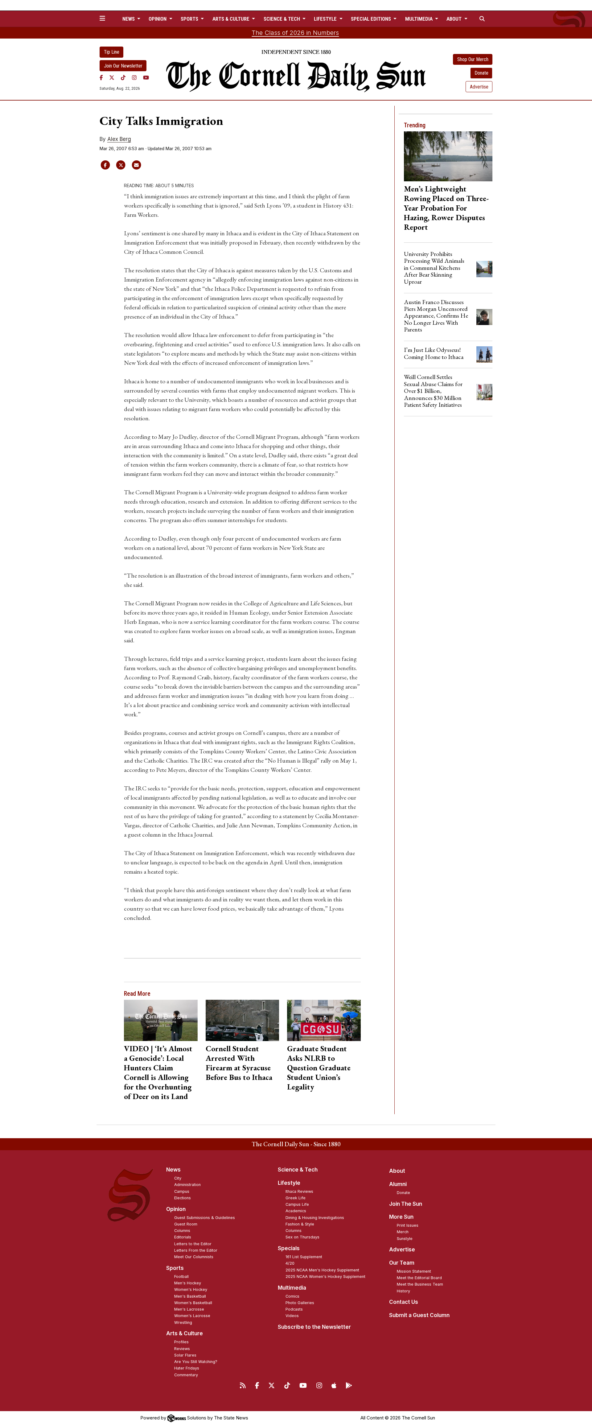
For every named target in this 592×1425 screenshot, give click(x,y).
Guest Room (185, 1224)
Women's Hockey (190, 1289)
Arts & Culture (184, 1333)
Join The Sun (405, 1204)
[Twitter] (111, 77)
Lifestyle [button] (326, 19)
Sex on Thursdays (302, 1237)
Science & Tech (298, 1170)
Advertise (479, 87)
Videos (292, 1315)
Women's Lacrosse (192, 1315)
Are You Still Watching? (195, 1361)
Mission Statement (414, 1271)
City (177, 1178)
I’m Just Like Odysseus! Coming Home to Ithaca (433, 353)
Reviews (182, 1348)
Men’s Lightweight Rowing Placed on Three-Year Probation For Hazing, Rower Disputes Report (446, 208)
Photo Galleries (300, 1302)
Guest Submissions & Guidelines (204, 1217)
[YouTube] (146, 77)
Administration (187, 1184)
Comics (292, 1296)
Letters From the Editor (195, 1250)
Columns (182, 1230)
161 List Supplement (304, 1256)
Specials (289, 1248)
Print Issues (407, 1225)
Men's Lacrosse (189, 1309)
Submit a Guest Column (419, 1315)
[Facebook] (101, 77)
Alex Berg (119, 139)
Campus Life (297, 1204)
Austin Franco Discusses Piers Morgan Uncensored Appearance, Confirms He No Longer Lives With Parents (436, 316)
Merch (403, 1231)
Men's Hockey (187, 1283)
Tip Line (111, 52)
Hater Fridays (186, 1368)
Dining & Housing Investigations (315, 1217)
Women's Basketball (193, 1302)
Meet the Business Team (420, 1284)
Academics (296, 1211)
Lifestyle (289, 1183)
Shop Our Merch (472, 59)
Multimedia (292, 1288)
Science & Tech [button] (282, 19)
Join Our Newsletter (123, 66)
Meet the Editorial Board (419, 1277)
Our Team (401, 1263)
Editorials (182, 1237)
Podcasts (294, 1309)
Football (181, 1276)
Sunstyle (405, 1238)
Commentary (186, 1375)
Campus (181, 1191)
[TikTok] (123, 77)
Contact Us (403, 1302)
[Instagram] (134, 77)
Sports (175, 1268)
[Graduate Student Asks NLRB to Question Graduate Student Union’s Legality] (324, 1020)
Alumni (398, 1184)
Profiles (181, 1342)
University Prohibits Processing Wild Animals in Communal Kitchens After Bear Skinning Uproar (434, 268)
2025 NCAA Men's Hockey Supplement (322, 1270)
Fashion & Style (300, 1224)
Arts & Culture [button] (231, 19)
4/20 (290, 1263)
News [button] (129, 19)
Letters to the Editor (193, 1244)
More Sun (401, 1217)
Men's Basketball (190, 1296)
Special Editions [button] (371, 19)
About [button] (454, 19)
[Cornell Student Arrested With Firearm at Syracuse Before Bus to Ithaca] (242, 1020)
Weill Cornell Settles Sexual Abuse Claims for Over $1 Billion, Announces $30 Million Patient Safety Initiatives (433, 391)
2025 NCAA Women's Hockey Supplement (325, 1276)
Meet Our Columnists (193, 1256)
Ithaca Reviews (299, 1191)
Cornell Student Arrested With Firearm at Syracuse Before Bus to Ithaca (239, 1063)
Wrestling (183, 1322)
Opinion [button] (158, 19)
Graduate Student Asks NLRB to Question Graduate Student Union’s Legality (319, 1068)
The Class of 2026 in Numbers (295, 32)
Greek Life (296, 1198)
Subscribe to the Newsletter (314, 1327)
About (397, 1171)
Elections (182, 1198)
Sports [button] (190, 19)
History (403, 1291)
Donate (481, 73)
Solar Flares (185, 1355)
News (173, 1170)
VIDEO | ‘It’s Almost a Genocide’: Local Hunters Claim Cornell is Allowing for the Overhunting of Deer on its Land (158, 1072)
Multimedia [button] (419, 19)
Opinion (176, 1209)
